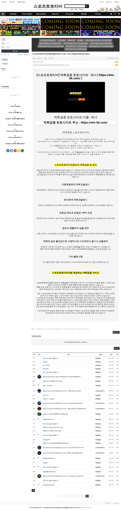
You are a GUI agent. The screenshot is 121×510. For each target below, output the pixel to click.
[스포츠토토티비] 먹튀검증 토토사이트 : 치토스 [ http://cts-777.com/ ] (64, 447)
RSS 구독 (12, 2)
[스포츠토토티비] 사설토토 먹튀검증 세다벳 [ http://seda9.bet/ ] (62, 376)
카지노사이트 (69, 14)
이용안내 (107, 503)
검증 (45, 362)
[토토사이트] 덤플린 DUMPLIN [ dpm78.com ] (56, 443)
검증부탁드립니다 (49, 458)
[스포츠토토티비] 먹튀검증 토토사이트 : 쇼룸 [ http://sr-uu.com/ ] (62, 391)
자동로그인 (6, 54)
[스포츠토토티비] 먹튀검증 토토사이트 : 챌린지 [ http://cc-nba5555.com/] (65, 408)
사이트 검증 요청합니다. (51, 358)
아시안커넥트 (48, 385)
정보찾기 (117, 2)
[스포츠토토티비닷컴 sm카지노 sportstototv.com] (20, 33)
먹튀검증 (83, 14)
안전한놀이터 (85, 329)
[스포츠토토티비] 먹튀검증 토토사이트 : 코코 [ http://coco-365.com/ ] (63, 476)
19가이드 (98, 14)
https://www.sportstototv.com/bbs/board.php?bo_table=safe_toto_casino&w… (76, 65)
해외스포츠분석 (41, 14)
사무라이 (47, 365)
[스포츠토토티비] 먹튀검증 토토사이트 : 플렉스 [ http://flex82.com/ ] (63, 453)
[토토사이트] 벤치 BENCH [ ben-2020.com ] (56, 414)
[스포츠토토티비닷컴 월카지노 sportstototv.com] (101, 33)
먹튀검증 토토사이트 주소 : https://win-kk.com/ (76, 122)
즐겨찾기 (4, 2)
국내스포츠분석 (27, 14)
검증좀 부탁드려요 (49, 471)
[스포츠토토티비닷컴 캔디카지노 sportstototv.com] (60, 33)
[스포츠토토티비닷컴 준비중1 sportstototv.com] (60, 21)
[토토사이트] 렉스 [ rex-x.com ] (52, 431)
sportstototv (73, 329)
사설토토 (52, 329)
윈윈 (76, 9)
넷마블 (81, 9)
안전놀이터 (58, 329)
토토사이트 (55, 14)
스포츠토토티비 (48, 6)
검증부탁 (47, 439)
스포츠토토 (79, 329)
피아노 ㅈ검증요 (49, 399)
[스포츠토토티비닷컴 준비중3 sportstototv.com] (101, 27)
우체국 (46, 369)
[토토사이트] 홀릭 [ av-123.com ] (53, 381)
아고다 (46, 395)
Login (15, 51)
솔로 (72, 9)
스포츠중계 (12, 14)
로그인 (101, 2)
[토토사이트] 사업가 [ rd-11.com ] (53, 427)
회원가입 (108, 2)
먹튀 (42, 329)
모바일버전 (116, 503)
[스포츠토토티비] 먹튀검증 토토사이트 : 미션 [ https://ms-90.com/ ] (63, 403)
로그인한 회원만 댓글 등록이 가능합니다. (76, 342)
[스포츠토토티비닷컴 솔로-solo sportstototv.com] (20, 21)
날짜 (111, 354)
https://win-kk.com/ (76, 62)
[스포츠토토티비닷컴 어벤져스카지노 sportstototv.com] (20, 27)
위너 (34, 329)
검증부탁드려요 (49, 419)
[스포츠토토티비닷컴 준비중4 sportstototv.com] (60, 27)
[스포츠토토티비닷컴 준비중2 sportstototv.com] (101, 21)
